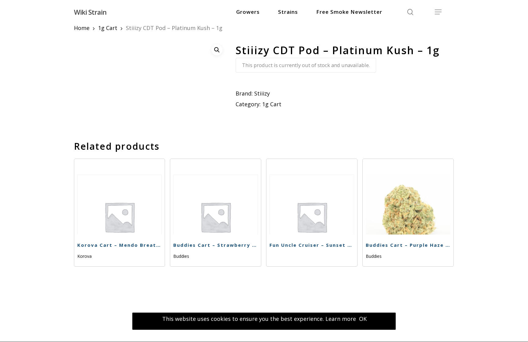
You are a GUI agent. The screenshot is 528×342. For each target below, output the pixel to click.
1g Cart (107, 28)
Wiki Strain (90, 12)
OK (363, 318)
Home (82, 28)
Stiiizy (262, 93)
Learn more (340, 318)
